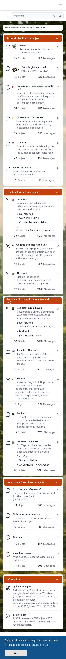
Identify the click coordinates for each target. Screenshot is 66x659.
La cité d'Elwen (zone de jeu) (23, 192)
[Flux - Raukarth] (58, 414)
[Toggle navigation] (60, 5)
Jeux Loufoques (22, 553)
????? (35, 71)
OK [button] (15, 653)
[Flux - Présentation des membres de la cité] (58, 87)
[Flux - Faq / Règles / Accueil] (58, 68)
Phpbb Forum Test (23, 167)
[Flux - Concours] (58, 537)
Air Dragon (43, 464)
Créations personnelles (26, 514)
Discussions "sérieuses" (27, 489)
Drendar (20, 378)
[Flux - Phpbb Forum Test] (58, 168)
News (23, 45)
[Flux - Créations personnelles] (58, 515)
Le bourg (22, 199)
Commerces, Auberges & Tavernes (34, 230)
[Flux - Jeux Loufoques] (58, 554)
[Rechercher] (54, 16)
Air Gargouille (26, 464)
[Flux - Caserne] (58, 274)
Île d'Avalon (25, 331)
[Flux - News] (58, 46)
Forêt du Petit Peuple (30, 335)
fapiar (27, 624)
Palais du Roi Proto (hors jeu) (23, 38)
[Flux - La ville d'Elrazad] (58, 351)
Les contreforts (47, 326)
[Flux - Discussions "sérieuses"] (58, 490)
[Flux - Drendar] (58, 379)
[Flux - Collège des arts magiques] (58, 246)
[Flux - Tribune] (58, 143)
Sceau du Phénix (28, 460)
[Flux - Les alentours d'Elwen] (58, 309)
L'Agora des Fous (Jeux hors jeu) (25, 482)
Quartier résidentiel (29, 217)
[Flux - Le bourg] (58, 200)
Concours (18, 537)
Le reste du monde (27, 441)
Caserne (22, 273)
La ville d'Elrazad (27, 350)
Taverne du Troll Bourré (30, 117)
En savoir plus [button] (40, 645)
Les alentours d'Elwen (29, 307)
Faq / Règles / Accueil (33, 67)
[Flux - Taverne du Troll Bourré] (58, 118)
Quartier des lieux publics (32, 222)
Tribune (21, 142)
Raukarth (22, 413)
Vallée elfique (26, 326)
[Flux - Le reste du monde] (58, 442)
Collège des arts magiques (31, 244)
